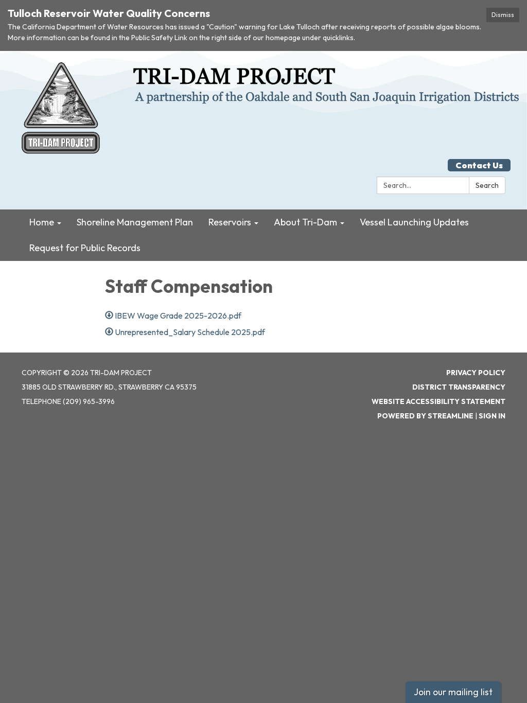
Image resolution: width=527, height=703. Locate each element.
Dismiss (502, 15)
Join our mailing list (453, 692)
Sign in (492, 415)
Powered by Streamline (425, 415)
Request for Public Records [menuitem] (84, 248)
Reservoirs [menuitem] (229, 222)
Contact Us (479, 165)
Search (487, 185)
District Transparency (458, 387)
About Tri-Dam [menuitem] (305, 222)
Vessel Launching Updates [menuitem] (414, 222)
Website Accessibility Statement (438, 401)
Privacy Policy (475, 372)
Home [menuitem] (41, 222)
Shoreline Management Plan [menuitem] (135, 222)
